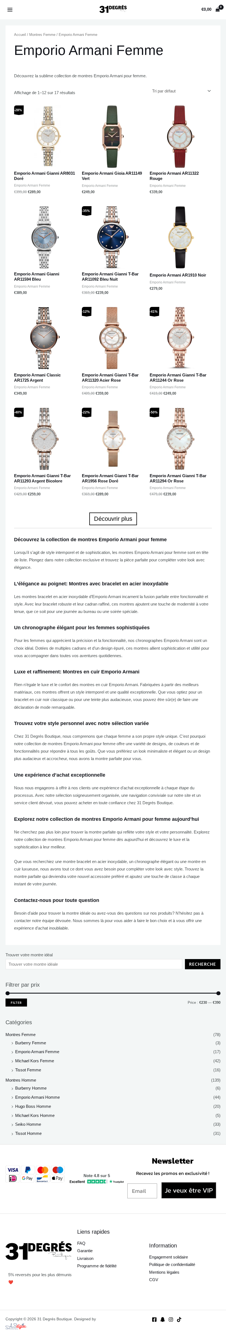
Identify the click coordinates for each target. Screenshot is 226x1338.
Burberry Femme (30, 1043)
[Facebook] (154, 1319)
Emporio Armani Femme (37, 1052)
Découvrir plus (113, 518)
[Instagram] (170, 1319)
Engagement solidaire (168, 1257)
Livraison (85, 1258)
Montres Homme (21, 1080)
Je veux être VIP (189, 1190)
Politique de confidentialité (172, 1264)
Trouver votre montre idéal (29, 955)
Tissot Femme (28, 1070)
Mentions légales (164, 1272)
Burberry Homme (31, 1088)
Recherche (202, 964)
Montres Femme (21, 1034)
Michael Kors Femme (34, 1061)
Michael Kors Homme (35, 1115)
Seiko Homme (28, 1124)
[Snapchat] (162, 1319)
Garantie (85, 1251)
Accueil (20, 35)
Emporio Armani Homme (37, 1097)
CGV (153, 1280)
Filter (16, 1002)
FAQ (81, 1243)
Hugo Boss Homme (33, 1106)
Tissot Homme (28, 1133)
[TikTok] (179, 1319)
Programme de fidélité (97, 1266)
